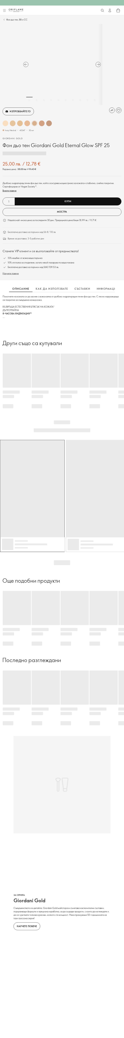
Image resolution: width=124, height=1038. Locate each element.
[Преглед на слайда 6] (65, 100)
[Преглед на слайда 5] (58, 100)
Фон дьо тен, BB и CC (16, 19)
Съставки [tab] (82, 289)
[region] (62, 64)
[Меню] (4, 11)
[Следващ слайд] (98, 64)
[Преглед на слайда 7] (73, 100)
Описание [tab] (20, 289)
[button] (5, 123)
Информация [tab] (107, 289)
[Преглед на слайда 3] (44, 100)
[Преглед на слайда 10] (95, 100)
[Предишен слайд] (25, 64)
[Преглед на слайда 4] (51, 100)
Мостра (62, 211)
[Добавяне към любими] (118, 110)
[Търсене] (102, 10)
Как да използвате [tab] (52, 289)
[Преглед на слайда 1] (29, 100)
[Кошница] (118, 10)
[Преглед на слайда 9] (87, 100)
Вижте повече (9, 190)
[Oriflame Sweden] (16, 10)
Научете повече (11, 273)
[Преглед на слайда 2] (36, 100)
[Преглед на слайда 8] (80, 100)
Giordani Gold (13, 138)
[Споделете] (112, 110)
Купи (68, 201)
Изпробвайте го (20, 111)
